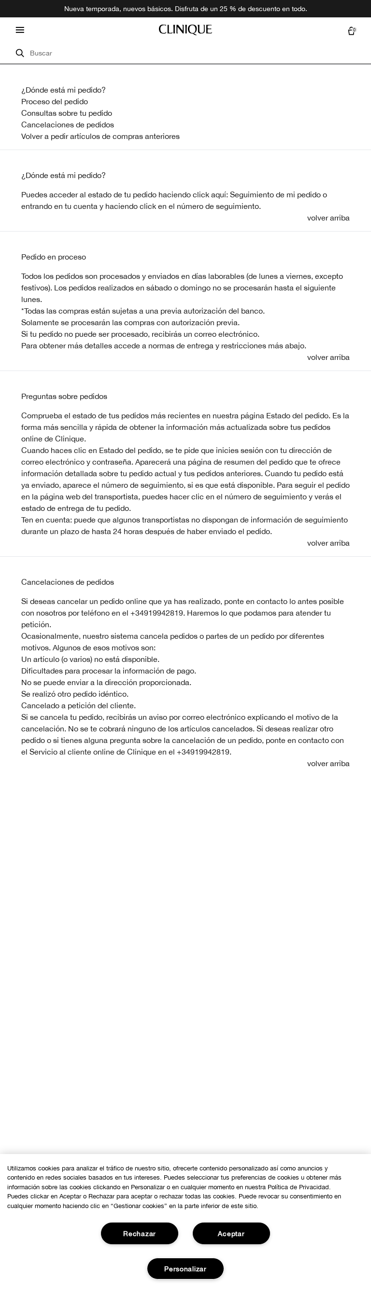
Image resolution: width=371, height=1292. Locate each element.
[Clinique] (185, 30)
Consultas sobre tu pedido (66, 113)
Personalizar (185, 1269)
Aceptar (231, 1233)
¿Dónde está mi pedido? (63, 89)
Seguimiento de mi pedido (275, 194)
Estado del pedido (297, 415)
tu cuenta (81, 206)
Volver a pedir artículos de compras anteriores (100, 136)
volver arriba (328, 217)
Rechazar (139, 1233)
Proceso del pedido (54, 101)
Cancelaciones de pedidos (67, 124)
